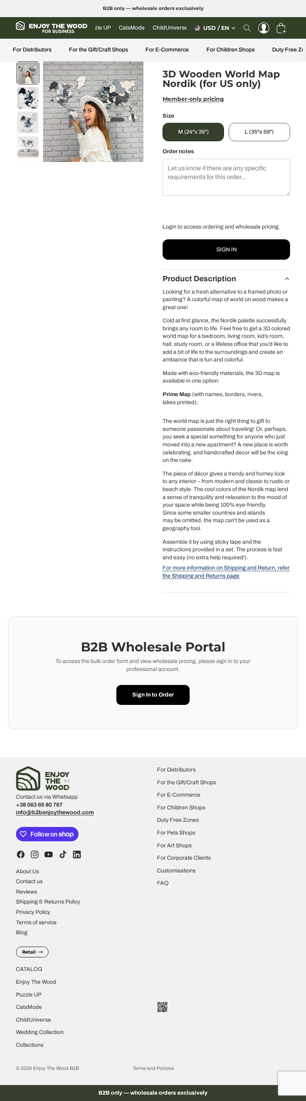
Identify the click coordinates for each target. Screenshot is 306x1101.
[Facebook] (21, 854)
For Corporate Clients (184, 858)
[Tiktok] (63, 854)
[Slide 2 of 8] (28, 98)
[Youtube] (48, 854)
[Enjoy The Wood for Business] (51, 28)
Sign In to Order (153, 695)
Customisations (176, 870)
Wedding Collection (40, 1032)
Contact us (29, 881)
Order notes (178, 151)
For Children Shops (230, 50)
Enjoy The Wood (36, 982)
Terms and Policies (153, 1068)
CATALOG (29, 969)
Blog (21, 932)
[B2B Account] (264, 28)
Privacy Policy (33, 912)
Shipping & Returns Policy (48, 902)
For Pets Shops (176, 832)
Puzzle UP (28, 994)
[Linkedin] (77, 854)
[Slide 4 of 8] (28, 147)
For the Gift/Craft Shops (98, 50)
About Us (27, 871)
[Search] (247, 28)
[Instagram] (34, 854)
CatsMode (29, 1007)
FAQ (163, 883)
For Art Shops (174, 845)
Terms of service (36, 922)
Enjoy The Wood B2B (56, 1068)
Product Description (199, 278)
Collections (29, 1045)
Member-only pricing (193, 99)
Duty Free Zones (178, 820)
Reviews (26, 891)
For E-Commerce (167, 50)
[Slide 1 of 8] (28, 73)
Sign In (226, 250)
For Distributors (32, 50)
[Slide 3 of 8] (28, 122)
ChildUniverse (33, 1019)
